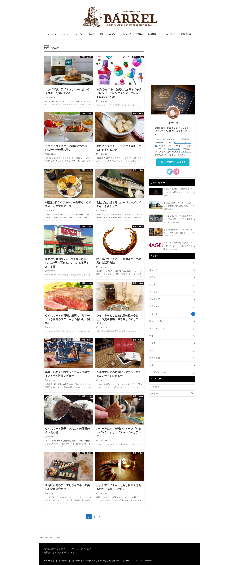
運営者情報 (63, 561)
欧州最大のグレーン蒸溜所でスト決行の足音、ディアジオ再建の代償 (178, 219)
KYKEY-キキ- (174, 149)
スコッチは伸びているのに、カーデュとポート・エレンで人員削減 (178, 246)
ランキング (126, 34)
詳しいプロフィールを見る (173, 162)
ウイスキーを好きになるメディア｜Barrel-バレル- (116, 561)
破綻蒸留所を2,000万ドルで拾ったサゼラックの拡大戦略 (177, 206)
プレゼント (113, 34)
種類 (101, 34)
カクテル (153, 343)
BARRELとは (186, 34)
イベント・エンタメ (158, 328)
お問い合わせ (77, 561)
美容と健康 (154, 306)
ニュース (65, 34)
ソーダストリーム (168, 34)
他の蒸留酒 (152, 34)
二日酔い (139, 34)
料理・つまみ (155, 321)
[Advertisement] (172, 63)
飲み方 (91, 34)
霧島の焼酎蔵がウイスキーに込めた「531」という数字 (178, 233)
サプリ (152, 365)
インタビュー (79, 34)
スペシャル (52, 34)
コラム (152, 262)
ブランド (153, 314)
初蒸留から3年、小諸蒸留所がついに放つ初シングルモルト (177, 192)
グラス (152, 277)
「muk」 (185, 152)
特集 (151, 336)
